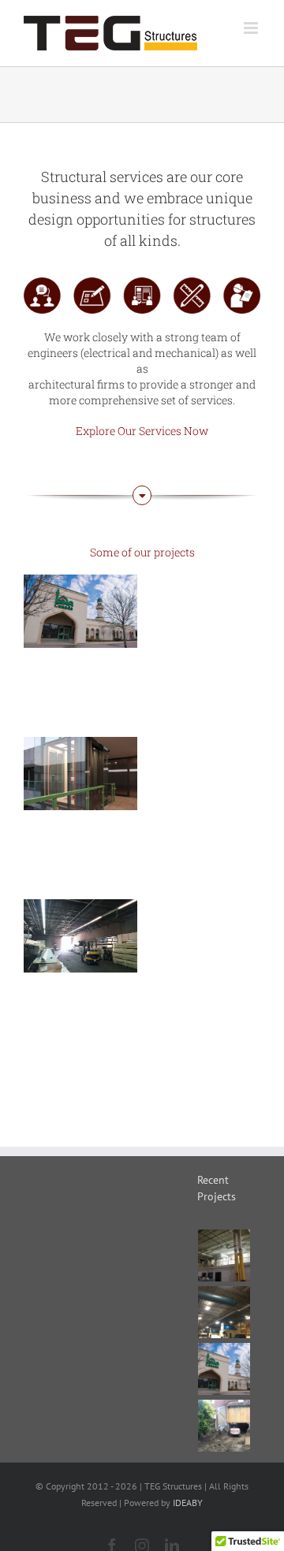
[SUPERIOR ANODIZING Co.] (80, 936)
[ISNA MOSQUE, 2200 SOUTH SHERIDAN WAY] (80, 611)
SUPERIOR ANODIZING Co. (81, 907)
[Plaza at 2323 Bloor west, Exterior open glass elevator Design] (80, 773)
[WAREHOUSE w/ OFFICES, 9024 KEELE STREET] (224, 1255)
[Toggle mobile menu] (252, 28)
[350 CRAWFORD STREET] (224, 1425)
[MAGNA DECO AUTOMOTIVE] (224, 1312)
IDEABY (188, 1502)
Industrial (80, 973)
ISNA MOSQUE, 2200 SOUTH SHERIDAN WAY (81, 575)
